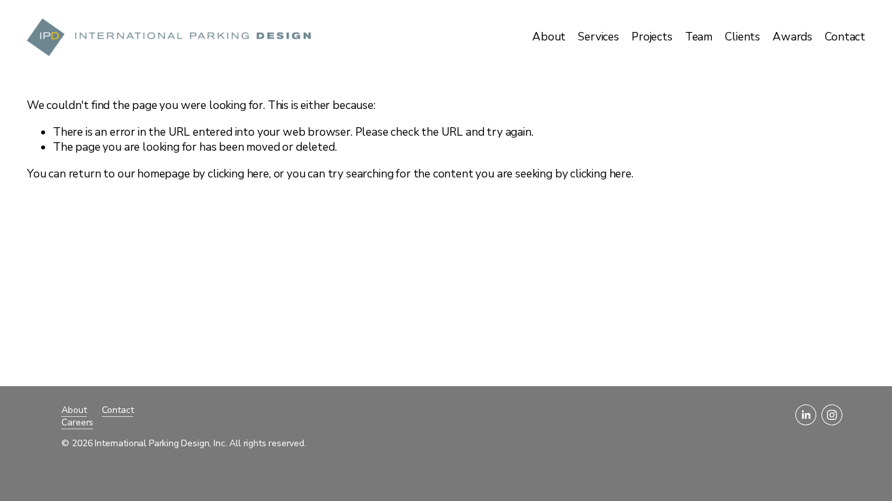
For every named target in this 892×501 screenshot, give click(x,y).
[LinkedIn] (805, 414)
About (548, 36)
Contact (845, 36)
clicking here (238, 173)
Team (698, 36)
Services (598, 36)
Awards (792, 36)
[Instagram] (831, 414)
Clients (742, 36)
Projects (652, 36)
